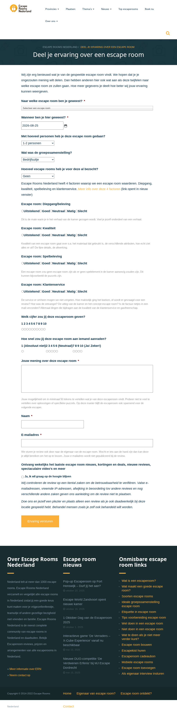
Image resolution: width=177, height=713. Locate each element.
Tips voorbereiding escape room (144, 617)
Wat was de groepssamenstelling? (46, 152)
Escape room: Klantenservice (43, 284)
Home (67, 693)
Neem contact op (20, 675)
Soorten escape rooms (137, 596)
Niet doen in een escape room (142, 629)
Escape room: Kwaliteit (38, 228)
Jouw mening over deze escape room (50, 361)
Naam (26, 416)
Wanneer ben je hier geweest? (44, 117)
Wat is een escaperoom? (139, 580)
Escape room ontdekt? (136, 693)
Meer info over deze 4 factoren (99, 189)
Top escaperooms (128, 9)
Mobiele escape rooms (137, 662)
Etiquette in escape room (139, 612)
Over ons (50, 21)
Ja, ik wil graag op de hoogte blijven (48, 476)
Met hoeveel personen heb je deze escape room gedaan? (63, 136)
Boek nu (149, 9)
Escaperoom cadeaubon (138, 656)
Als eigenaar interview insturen (143, 673)
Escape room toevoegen (138, 668)
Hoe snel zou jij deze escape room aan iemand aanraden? (63, 339)
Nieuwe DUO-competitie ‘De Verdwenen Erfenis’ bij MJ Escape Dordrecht (86, 663)
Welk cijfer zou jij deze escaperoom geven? (53, 316)
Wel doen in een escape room (142, 623)
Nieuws (105, 9)
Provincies (51, 9)
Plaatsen (70, 9)
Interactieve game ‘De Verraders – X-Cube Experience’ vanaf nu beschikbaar (86, 640)
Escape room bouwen (137, 644)
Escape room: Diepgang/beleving (45, 204)
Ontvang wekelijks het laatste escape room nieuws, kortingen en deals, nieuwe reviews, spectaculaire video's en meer (86, 466)
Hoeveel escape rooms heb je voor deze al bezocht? (59, 169)
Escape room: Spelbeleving (41, 256)
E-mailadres (31, 435)
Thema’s (87, 9)
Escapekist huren (134, 650)
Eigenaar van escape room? (96, 693)
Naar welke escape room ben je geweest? (53, 101)
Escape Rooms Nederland (60, 47)
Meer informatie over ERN (25, 669)
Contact (68, 706)
